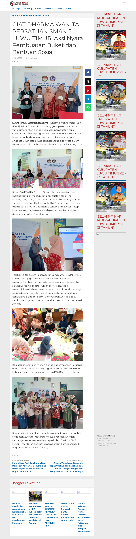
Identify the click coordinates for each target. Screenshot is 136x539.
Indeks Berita (102, 445)
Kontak (101, 441)
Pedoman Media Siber (106, 443)
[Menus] (124, 3)
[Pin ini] (88, 90)
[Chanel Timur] (19, 3)
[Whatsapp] (88, 107)
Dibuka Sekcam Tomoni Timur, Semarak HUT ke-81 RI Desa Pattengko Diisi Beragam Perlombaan (83, 517)
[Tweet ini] (88, 81)
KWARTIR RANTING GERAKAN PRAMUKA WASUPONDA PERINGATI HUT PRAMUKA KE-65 (51, 514)
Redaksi (110, 441)
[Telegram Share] (88, 99)
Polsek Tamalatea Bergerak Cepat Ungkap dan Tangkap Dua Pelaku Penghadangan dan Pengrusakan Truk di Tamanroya (66, 466)
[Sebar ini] (88, 72)
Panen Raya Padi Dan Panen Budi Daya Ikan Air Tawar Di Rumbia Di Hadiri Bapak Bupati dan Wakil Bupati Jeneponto (29, 466)
